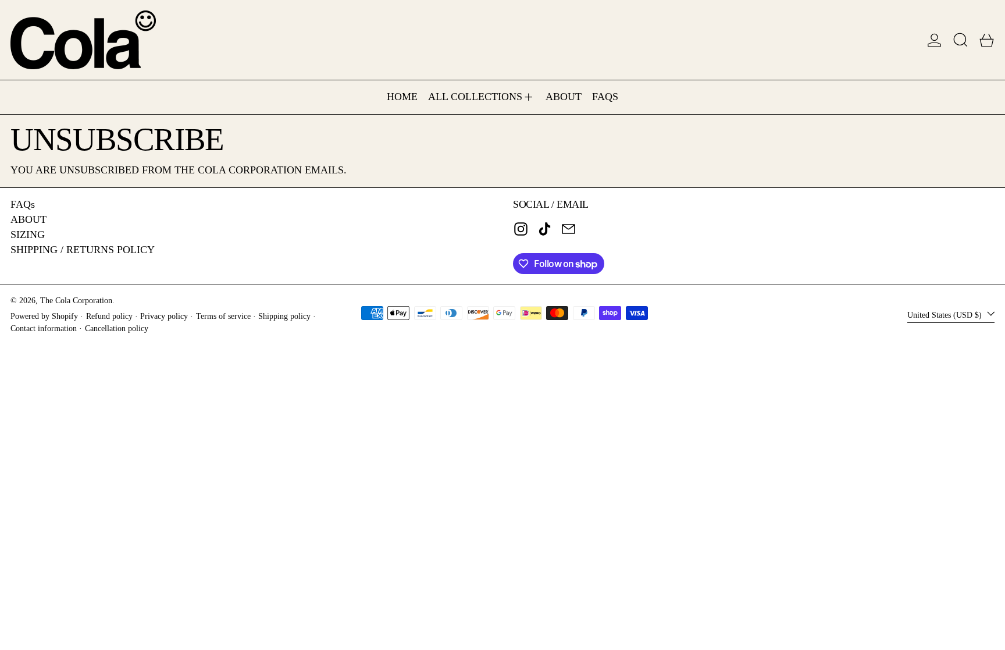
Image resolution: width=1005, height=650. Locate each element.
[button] (960, 40)
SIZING (27, 234)
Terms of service (223, 316)
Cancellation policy (116, 328)
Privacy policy (164, 316)
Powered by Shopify (44, 316)
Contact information (43, 328)
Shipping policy (284, 316)
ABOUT (28, 219)
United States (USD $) (945, 314)
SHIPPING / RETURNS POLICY (82, 249)
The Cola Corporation (76, 300)
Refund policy (109, 316)
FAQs (22, 204)
